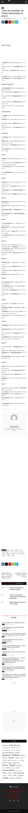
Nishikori (19, 765)
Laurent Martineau (7, 18)
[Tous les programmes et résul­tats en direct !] (5, 589)
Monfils (5, 765)
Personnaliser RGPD (19, 791)
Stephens (23, 553)
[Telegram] (16, 22)
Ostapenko (8, 553)
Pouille (17, 768)
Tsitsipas (8, 555)
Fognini (11, 551)
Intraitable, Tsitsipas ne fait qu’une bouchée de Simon (21, 575)
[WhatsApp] (13, 22)
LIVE (2, 7)
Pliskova (13, 553)
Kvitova (4, 763)
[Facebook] (2, 22)
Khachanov (22, 760)
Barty (8, 550)
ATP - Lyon (4, 630)
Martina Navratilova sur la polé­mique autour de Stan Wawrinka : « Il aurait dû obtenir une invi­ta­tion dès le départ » (13, 668)
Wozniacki (12, 778)
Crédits (20, 790)
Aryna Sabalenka (6, 747)
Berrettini (17, 550)
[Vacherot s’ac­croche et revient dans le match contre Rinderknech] (5, 596)
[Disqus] (14, 490)
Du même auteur (20, 583)
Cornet (18, 750)
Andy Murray (14, 745)
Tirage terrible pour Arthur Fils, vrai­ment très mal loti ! (13, 652)
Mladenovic (21, 551)
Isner (9, 760)
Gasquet (11, 758)
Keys (18, 760)
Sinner (10, 773)
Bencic (12, 550)
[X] (6, 22)
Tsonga (5, 778)
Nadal (3, 553)
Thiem (15, 775)
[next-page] (5, 609)
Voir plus (13, 682)
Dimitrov (17, 752)
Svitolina (4, 555)
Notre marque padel (14, 796)
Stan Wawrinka (19, 773)
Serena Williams (8, 770)
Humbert (22, 758)
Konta (16, 551)
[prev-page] (2, 609)
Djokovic (6, 755)
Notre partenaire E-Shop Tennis (14, 794)
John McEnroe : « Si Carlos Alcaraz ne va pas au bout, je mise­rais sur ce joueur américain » (14, 634)
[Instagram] (14, 800)
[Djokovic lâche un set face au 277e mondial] (5, 603)
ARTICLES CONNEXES (9, 583)
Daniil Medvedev (5, 551)
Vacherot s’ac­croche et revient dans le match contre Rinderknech (18, 596)
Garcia (4, 758)
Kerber (14, 760)
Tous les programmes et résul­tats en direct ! (13, 622)
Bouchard (9, 750)
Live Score (14, 793)
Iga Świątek (4, 760)
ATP (3, 636)
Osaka (3, 768)
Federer (16, 755)
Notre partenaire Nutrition (14, 798)
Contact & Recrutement (11, 790)
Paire (8, 768)
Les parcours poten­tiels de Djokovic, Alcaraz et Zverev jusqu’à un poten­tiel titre (13, 646)
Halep (17, 758)
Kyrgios (10, 763)
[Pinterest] (9, 22)
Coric (22, 550)
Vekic (13, 555)
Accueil (2, 5)
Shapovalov (18, 770)
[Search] (26, 2)
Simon (18, 553)
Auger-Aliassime (14, 747)
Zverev (19, 778)
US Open (4, 642)
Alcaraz (5, 745)
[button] (2, 2)
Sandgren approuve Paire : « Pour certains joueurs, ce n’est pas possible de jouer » (6, 576)
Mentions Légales (8, 791)
